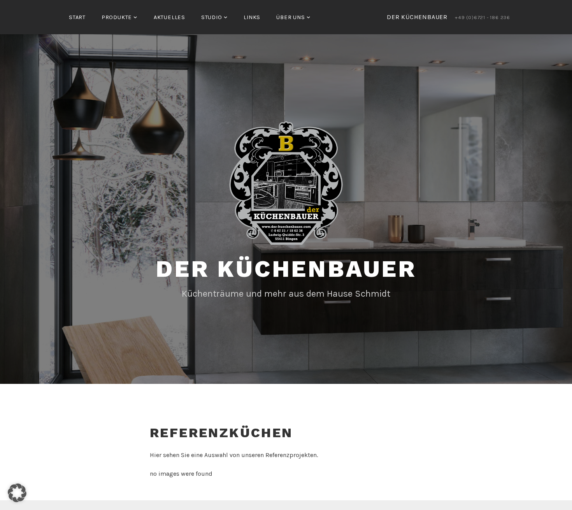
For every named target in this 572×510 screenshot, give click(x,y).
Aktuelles (169, 17)
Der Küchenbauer (286, 269)
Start (77, 17)
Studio (211, 17)
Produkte (117, 17)
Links (252, 17)
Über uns (290, 17)
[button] (17, 493)
